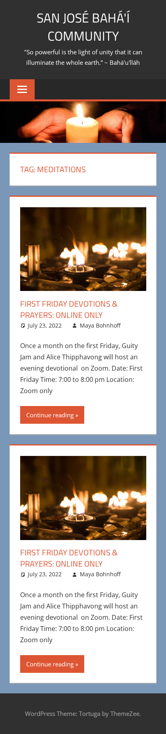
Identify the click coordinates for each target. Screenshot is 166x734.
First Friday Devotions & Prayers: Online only (69, 309)
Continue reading (50, 415)
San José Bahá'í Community (83, 26)
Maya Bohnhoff (100, 325)
